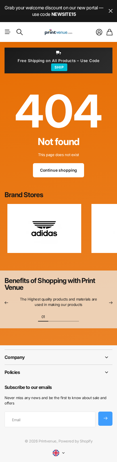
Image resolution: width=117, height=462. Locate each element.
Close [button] (110, 11)
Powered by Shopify (75, 441)
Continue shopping (58, 170)
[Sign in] (99, 32)
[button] (6, 303)
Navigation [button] (8, 32)
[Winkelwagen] (109, 32)
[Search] (19, 32)
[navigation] (53, 316)
